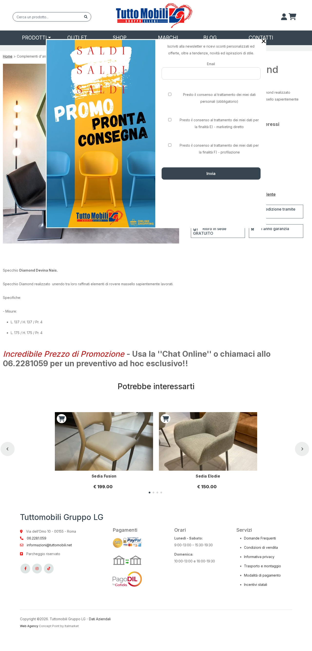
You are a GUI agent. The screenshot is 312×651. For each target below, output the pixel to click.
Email (211, 64)
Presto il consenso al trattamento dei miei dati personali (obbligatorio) (219, 97)
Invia (210, 173)
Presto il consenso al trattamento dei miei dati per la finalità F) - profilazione (219, 148)
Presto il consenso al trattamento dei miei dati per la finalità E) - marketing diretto (219, 123)
